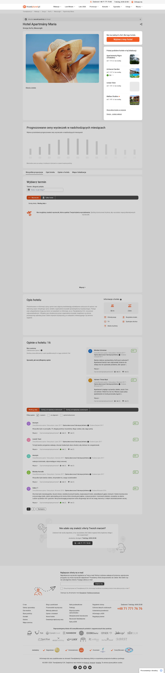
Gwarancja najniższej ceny (54, 619)
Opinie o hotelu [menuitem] (63, 172)
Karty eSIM (73, 622)
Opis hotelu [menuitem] (50, 172)
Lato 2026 (82, 7)
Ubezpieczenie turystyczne (78, 616)
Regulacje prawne (98, 616)
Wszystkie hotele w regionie (116, 110)
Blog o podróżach (52, 605)
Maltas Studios (113, 96)
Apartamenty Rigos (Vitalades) (114, 57)
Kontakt (25, 616)
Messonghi (57, 11)
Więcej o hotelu (31, 88)
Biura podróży (27, 613)
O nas (25, 605)
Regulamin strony (98, 605)
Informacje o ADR (98, 613)
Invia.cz (86, 663)
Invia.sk (92, 663)
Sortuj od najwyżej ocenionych (77, 410)
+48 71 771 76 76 (129, 608)
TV (108, 321)
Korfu (50, 11)
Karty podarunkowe (75, 605)
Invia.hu (98, 663)
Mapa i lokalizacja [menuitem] (79, 172)
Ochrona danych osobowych (101, 608)
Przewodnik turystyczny (54, 608)
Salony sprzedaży (29, 608)
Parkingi (72, 608)
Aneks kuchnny (113, 326)
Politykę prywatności (93, 593)
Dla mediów (27, 610)
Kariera (25, 619)
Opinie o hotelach (52, 613)
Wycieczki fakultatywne (77, 619)
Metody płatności (52, 610)
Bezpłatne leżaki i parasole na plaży (132, 317)
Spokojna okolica (131, 321)
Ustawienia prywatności (100, 610)
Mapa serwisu (27, 622)
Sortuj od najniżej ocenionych (51, 410)
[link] (70, 7)
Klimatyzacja (112, 317)
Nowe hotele (50, 616)
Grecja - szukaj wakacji (114, 114)
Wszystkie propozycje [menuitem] (34, 172)
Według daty (33, 410)
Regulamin (83, 593)
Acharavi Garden (113, 69)
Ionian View (111, 83)
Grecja (44, 11)
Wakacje (37, 11)
